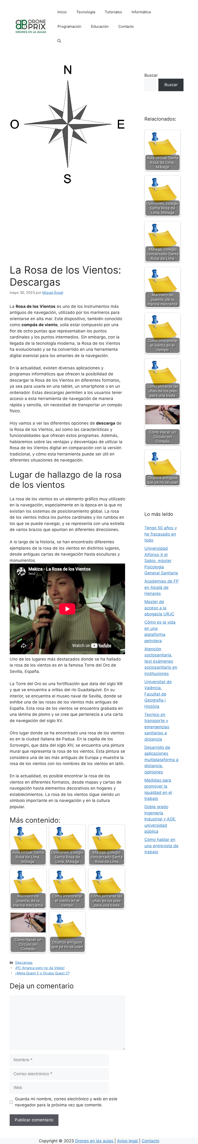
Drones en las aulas (94, 1140)
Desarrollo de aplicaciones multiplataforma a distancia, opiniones (161, 759)
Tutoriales (113, 12)
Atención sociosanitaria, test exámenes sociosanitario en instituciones (160, 661)
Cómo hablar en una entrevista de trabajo (161, 845)
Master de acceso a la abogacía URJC (159, 607)
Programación (69, 26)
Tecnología (85, 12)
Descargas (24, 962)
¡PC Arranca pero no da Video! (39, 968)
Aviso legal (128, 1140)
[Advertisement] (67, 228)
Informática (141, 12)
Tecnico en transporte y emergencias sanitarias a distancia (156, 727)
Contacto (126, 26)
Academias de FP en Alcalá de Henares (161, 587)
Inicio (62, 12)
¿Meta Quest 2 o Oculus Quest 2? (42, 973)
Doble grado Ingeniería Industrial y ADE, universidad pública (160, 819)
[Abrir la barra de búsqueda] (59, 41)
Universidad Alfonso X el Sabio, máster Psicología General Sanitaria (161, 560)
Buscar (151, 75)
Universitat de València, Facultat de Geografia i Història (158, 694)
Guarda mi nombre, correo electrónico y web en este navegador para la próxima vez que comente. (66, 1102)
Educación (100, 26)
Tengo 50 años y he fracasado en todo (160, 534)
